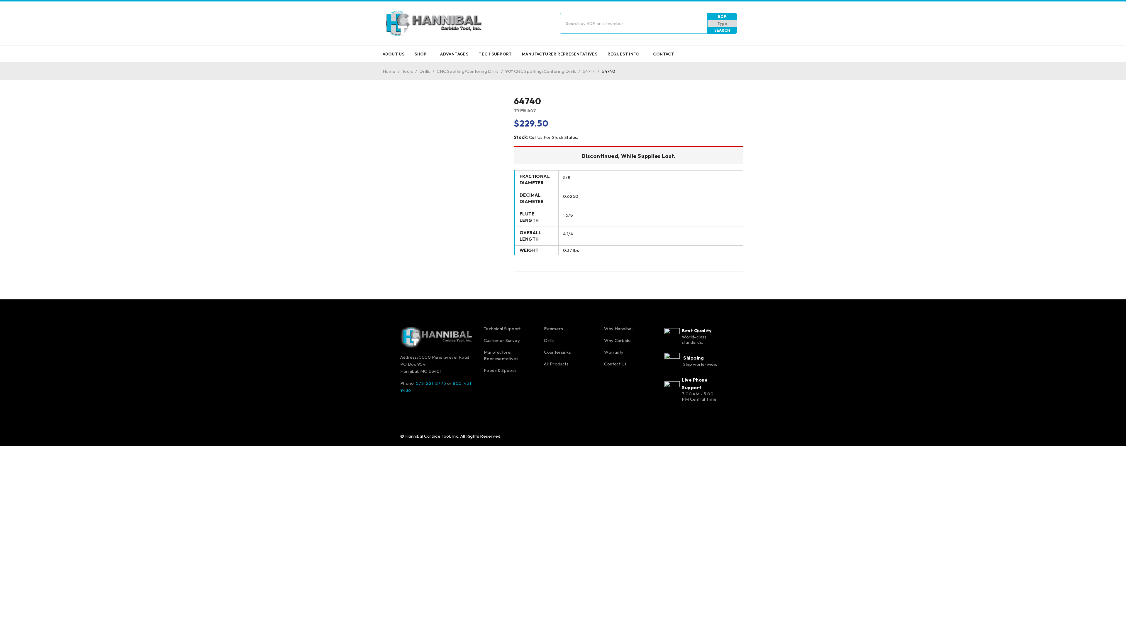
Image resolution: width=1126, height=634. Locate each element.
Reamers (553, 328)
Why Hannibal (618, 328)
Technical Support (502, 328)
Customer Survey (502, 340)
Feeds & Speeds (500, 370)
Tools (407, 71)
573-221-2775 (431, 383)
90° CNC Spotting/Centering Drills (540, 71)
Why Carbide (617, 340)
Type (722, 23)
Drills (424, 71)
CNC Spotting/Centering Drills (468, 71)
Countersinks (557, 352)
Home (389, 71)
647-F (589, 71)
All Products (556, 364)
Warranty (613, 352)
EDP (722, 16)
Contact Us (615, 364)
